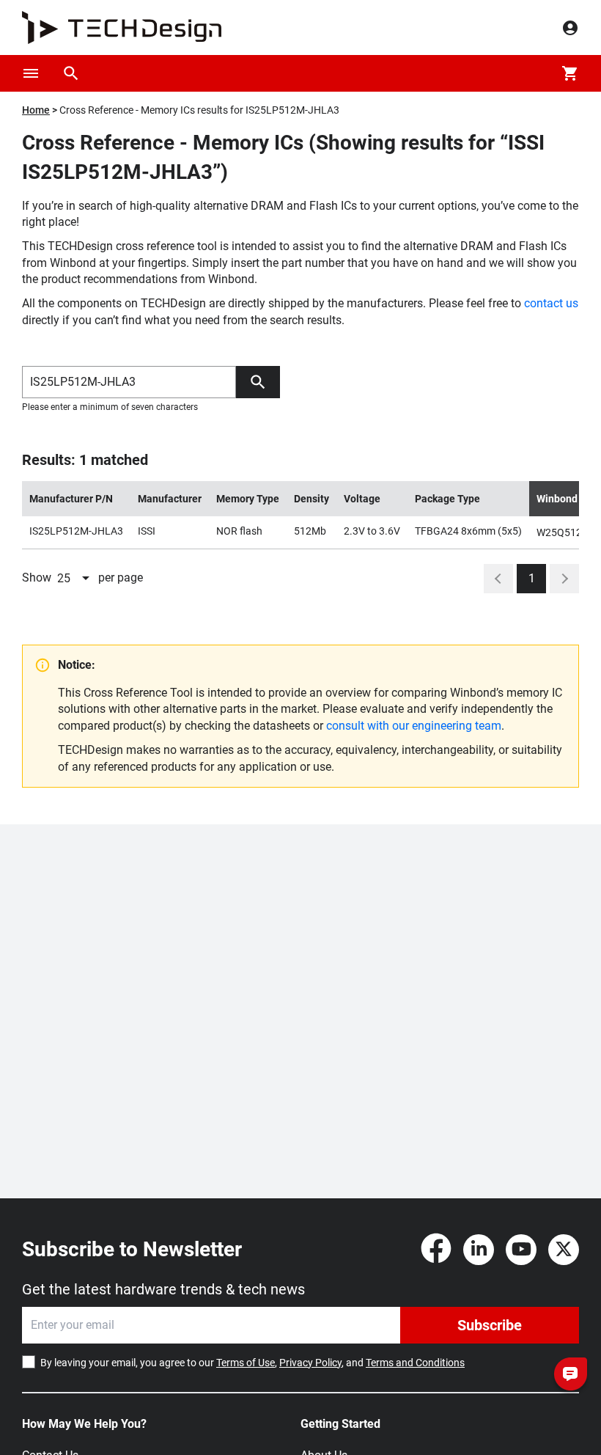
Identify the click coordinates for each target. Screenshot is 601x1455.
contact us (551, 303)
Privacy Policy (310, 1362)
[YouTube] (521, 1249)
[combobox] (74, 578)
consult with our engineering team (413, 726)
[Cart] (570, 73)
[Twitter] (563, 1249)
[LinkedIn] (478, 1249)
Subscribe (489, 1325)
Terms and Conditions (415, 1362)
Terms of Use (245, 1362)
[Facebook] (436, 1250)
